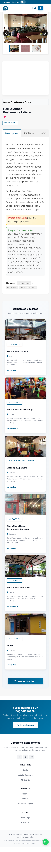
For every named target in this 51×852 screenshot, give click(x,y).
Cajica (28, 102)
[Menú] (46, 8)
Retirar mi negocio (25, 803)
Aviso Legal (25, 817)
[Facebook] (19, 757)
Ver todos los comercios (24, 681)
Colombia (6, 102)
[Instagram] (31, 757)
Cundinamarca (18, 102)
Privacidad (25, 822)
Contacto (25, 799)
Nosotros (25, 794)
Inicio (25, 770)
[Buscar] (34, 8)
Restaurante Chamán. (17, 351)
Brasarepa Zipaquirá (17, 468)
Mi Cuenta (25, 780)
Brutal (10, 645)
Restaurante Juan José (18, 587)
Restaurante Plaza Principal (20, 409)
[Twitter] (25, 757)
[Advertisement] (25, 78)
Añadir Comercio (25, 775)
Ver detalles (11, 370)
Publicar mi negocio (25, 725)
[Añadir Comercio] (40, 8)
